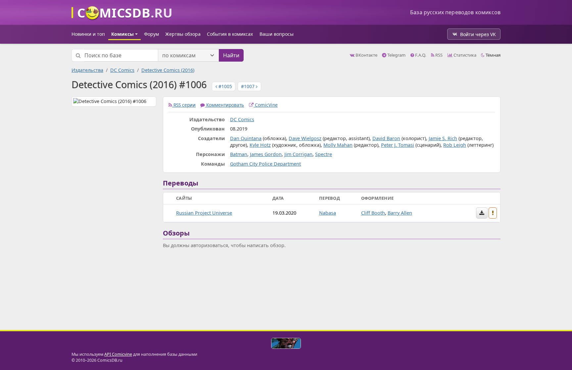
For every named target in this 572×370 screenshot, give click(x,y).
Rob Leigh (454, 145)
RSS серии (184, 105)
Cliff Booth (373, 213)
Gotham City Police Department (265, 164)
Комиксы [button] (122, 34)
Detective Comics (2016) (167, 70)
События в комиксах (230, 34)
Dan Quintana (246, 138)
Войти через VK (478, 34)
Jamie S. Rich (443, 138)
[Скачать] (482, 213)
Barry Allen (400, 213)
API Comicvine (118, 354)
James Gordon (266, 154)
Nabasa (327, 213)
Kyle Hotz (260, 145)
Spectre (323, 154)
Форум (151, 34)
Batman (238, 154)
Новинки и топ (88, 34)
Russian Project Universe (204, 213)
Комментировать (224, 105)
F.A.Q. (420, 55)
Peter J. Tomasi (397, 145)
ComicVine (266, 105)
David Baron (386, 138)
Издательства (87, 70)
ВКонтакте (366, 55)
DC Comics (122, 70)
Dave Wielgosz (305, 138)
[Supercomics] (286, 343)
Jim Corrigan (298, 154)
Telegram (395, 55)
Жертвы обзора (183, 34)
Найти (231, 55)
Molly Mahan (338, 145)
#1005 (224, 86)
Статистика (464, 55)
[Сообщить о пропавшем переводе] (493, 213)
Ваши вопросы (277, 34)
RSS (438, 55)
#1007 (248, 86)
